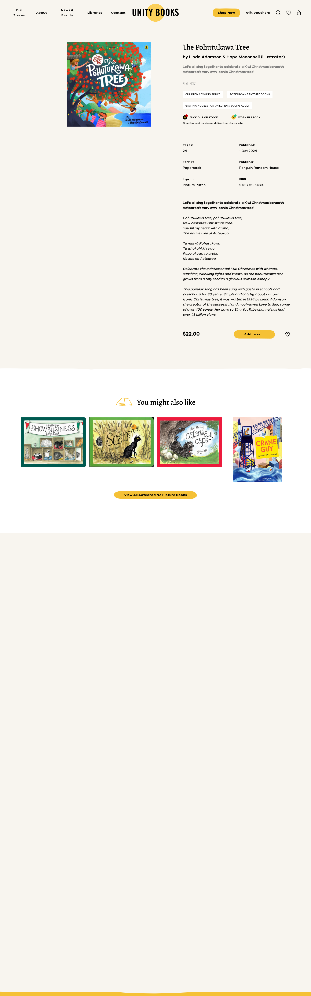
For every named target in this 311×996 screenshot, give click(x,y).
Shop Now (226, 12)
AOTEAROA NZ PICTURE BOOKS (250, 94)
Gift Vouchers (258, 12)
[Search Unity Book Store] (278, 12)
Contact (118, 12)
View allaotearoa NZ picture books (155, 495)
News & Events (67, 12)
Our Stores (19, 12)
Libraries (95, 12)
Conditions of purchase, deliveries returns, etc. (213, 123)
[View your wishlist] (288, 12)
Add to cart (254, 334)
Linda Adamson (206, 57)
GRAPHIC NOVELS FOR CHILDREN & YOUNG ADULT (217, 105)
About (41, 12)
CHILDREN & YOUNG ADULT (202, 94)
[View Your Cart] (299, 12)
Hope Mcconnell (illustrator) (256, 57)
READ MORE (189, 83)
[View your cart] (299, 12)
